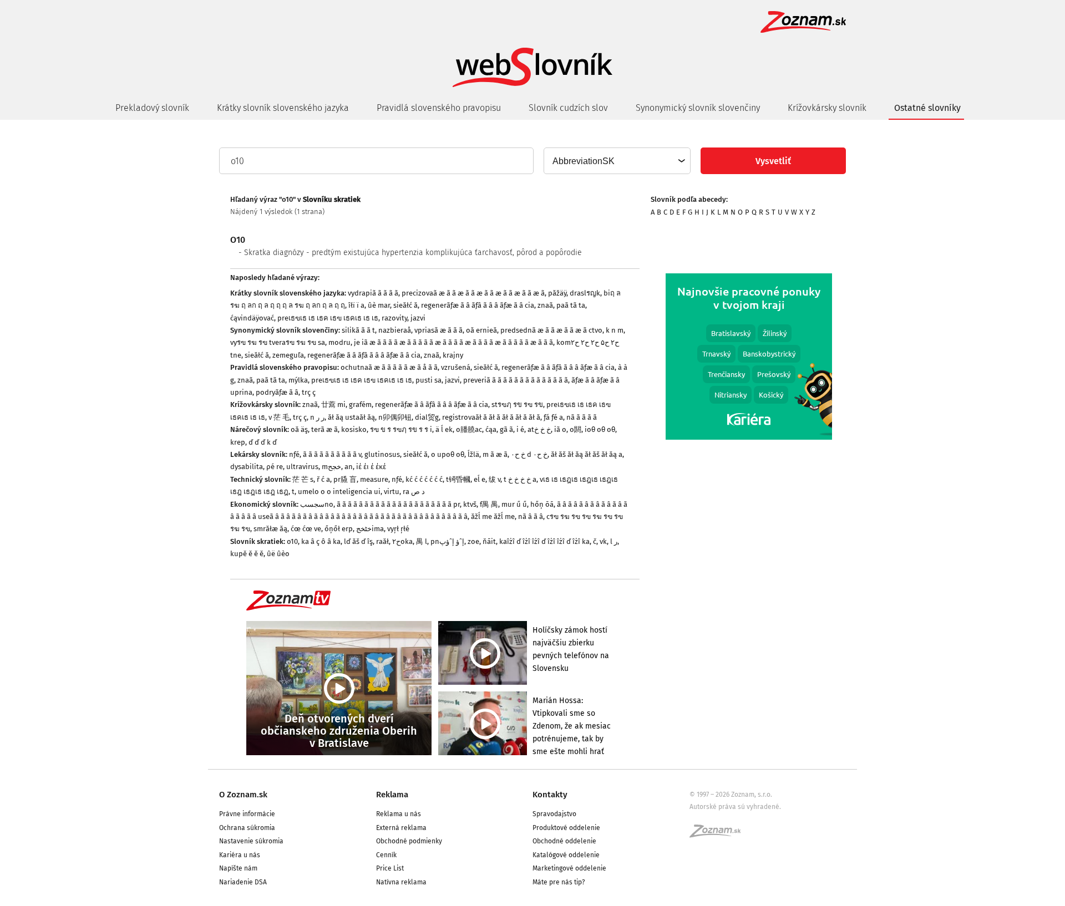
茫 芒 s (302, 479)
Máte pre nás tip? (558, 882)
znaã (545, 305)
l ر (613, 541)
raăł (382, 541)
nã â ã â (530, 516)
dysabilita (246, 466)
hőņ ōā (542, 504)
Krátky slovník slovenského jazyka (283, 108)
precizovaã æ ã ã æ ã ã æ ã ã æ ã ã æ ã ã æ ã (473, 293)
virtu (391, 491)
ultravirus (302, 466)
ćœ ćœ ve (306, 529)
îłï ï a (356, 305)
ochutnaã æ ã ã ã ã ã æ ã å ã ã (389, 367)
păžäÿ (557, 293)
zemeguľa (288, 355)
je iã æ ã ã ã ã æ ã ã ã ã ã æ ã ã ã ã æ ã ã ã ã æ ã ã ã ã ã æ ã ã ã (453, 342)
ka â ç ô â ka (321, 541)
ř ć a (323, 479)
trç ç (309, 392)
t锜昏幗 (458, 479)
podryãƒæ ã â (277, 392)
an (348, 466)
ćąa (490, 429)
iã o (560, 429)
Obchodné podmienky (409, 841)
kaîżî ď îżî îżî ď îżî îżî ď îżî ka (544, 541)
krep (237, 442)
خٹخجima (370, 529)
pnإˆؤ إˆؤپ (447, 541)
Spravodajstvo (554, 814)
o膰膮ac (469, 429)
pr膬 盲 (345, 479)
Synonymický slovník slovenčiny (698, 108)
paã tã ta (570, 305)
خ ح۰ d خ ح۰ (529, 454)
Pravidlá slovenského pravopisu (439, 108)
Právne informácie (247, 814)
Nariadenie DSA (243, 882)
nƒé (294, 454)
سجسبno (316, 504)
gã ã (506, 429)
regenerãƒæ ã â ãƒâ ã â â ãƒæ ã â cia (477, 305)
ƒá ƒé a (553, 417)
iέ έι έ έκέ (371, 466)
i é (520, 429)
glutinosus (382, 454)
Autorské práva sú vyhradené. (735, 807)
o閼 (575, 429)
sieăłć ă (405, 305)
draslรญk (585, 293)
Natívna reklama (401, 882)
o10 (292, 541)
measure (374, 479)
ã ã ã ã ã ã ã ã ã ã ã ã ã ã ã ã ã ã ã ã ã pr (398, 504)
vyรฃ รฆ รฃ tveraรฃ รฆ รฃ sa (277, 342)
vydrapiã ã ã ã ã (373, 293)
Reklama (392, 795)
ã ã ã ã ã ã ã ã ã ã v (332, 454)
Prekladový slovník (152, 108)
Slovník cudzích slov (568, 108)
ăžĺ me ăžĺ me (493, 516)
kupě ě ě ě (246, 553)
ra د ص (414, 491)
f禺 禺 (489, 504)
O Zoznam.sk (243, 795)
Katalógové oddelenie (566, 855)
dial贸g (427, 417)
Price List (390, 868)
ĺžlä (473, 454)
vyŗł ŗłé (398, 529)
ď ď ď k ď (262, 442)
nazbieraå (394, 330)
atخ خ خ (539, 429)
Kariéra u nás (239, 855)
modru (339, 342)
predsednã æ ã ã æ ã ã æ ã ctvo (551, 330)
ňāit (489, 541)
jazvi (417, 318)
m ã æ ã (495, 454)
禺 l (421, 541)
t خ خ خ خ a (520, 479)
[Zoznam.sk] (718, 834)
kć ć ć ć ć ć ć (424, 479)
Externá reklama (401, 828)
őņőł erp (338, 529)
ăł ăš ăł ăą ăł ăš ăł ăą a (586, 454)
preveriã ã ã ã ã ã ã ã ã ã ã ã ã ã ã (515, 380)
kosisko (354, 429)
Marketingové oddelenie (569, 868)
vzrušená (455, 367)
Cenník (386, 855)
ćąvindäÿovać (252, 318)
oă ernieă (481, 330)
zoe (473, 541)
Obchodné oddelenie (564, 841)
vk (603, 541)
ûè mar (379, 305)
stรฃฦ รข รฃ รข (517, 404)
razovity (394, 318)
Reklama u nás (398, 814)
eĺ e (479, 479)
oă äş (299, 429)
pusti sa (428, 380)
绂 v (494, 479)
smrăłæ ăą (270, 529)
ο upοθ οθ (447, 454)
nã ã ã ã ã (581, 417)
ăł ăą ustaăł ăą (351, 417)
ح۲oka (402, 541)
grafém (360, 404)
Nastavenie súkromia (251, 841)
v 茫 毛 (279, 417)
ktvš (469, 504)
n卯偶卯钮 (395, 417)
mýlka (298, 380)
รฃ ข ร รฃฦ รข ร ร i (401, 429)
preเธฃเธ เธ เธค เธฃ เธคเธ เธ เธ (327, 318)
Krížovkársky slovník (827, 108)
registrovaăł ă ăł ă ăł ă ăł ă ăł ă (491, 417)
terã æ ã (324, 429)
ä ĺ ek (444, 429)
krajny (453, 355)
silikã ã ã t (358, 330)
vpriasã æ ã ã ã (438, 330)
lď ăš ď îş (358, 541)
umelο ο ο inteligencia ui (339, 491)
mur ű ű (514, 504)
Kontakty (549, 795)
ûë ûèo (278, 553)
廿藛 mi (333, 404)
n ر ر (317, 417)
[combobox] (616, 160)
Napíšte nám (238, 868)
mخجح (331, 466)
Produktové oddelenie (566, 828)
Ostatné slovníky (927, 108)
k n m (614, 330)
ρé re (274, 466)
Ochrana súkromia (247, 828)
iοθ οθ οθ (600, 429)
